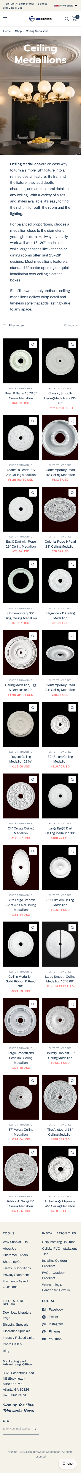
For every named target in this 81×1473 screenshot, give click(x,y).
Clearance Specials (16, 1331)
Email (6, 1420)
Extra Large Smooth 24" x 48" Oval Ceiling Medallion (21, 904)
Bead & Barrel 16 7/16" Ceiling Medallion (21, 396)
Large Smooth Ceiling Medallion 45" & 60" (60, 979)
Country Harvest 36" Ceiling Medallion (60, 1055)
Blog (6, 1351)
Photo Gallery (12, 1344)
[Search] (66, 18)
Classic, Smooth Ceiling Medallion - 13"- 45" (60, 398)
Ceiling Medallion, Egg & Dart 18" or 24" (20, 687)
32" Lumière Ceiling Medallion (60, 902)
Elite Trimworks (20, 388)
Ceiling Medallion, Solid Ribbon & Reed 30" (21, 981)
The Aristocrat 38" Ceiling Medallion (60, 1132)
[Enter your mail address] (34, 1428)
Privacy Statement (16, 1275)
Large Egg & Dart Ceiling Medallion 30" (60, 831)
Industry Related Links (18, 1337)
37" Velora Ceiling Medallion (20, 1132)
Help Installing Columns (58, 1242)
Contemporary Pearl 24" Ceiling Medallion (60, 687)
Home (7, 31)
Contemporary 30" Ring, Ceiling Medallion (21, 615)
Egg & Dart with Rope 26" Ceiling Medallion (21, 544)
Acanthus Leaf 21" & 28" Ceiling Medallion (21, 472)
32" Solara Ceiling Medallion (60, 759)
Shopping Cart (13, 1261)
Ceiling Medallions (37, 31)
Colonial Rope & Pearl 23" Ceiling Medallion (60, 544)
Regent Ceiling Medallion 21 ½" (20, 759)
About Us (9, 1248)
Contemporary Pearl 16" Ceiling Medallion (60, 472)
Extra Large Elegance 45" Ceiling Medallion (60, 1204)
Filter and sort (16, 325)
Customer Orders (15, 1255)
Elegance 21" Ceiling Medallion (60, 615)
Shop (18, 31)
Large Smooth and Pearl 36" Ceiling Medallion (21, 1057)
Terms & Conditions (17, 1268)
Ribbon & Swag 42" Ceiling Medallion (21, 1204)
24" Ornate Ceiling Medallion (20, 831)
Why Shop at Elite (15, 1242)
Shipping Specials (15, 1324)
